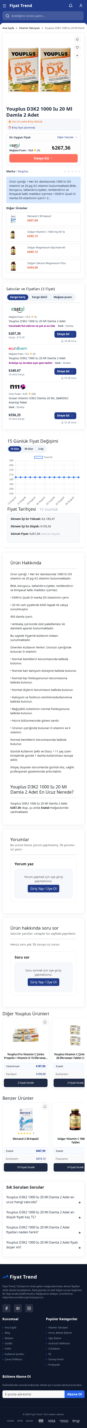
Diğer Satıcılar (65, 137)
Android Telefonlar (59, 1343)
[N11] (18, 387)
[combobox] (43, 15)
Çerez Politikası (13, 1359)
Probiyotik (54, 1364)
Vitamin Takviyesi (29, 28)
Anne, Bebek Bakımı (60, 1332)
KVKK (8, 1348)
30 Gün (28, 449)
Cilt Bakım (54, 1348)
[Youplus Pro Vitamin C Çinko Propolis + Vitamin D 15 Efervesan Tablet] (26, 1035)
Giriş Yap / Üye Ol (43, 888)
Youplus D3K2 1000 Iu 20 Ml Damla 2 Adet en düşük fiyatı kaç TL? (43, 1215)
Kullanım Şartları (14, 1354)
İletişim (9, 1338)
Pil (49, 1354)
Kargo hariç (17, 297)
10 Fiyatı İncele (26, 1167)
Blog (7, 1332)
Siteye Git (41, 158)
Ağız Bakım (54, 1338)
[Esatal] (14, 145)
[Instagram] (29, 1308)
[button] (4, 5)
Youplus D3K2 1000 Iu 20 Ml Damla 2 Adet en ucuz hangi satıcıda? (43, 1200)
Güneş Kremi (56, 1359)
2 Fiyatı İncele (26, 1082)
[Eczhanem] (18, 348)
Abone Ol (74, 1394)
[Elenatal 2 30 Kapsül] (26, 1120)
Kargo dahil (39, 297)
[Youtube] (18, 1308)
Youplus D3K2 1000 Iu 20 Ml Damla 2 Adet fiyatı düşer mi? (43, 1245)
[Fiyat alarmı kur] (45, 1022)
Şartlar (29, 1420)
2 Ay (41, 449)
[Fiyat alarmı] (77, 39)
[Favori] (77, 47)
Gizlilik (8, 1343)
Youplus (23, 171)
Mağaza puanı (63, 297)
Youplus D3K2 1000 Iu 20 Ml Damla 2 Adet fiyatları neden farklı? (43, 1230)
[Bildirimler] (70, 5)
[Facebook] (6, 1308)
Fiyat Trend (21, 5)
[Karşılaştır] (77, 55)
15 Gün (15, 449)
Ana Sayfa (8, 28)
